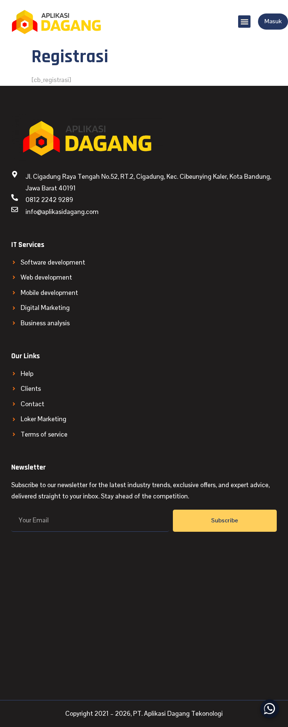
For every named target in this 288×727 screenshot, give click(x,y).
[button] (244, 21)
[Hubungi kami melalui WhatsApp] (269, 708)
